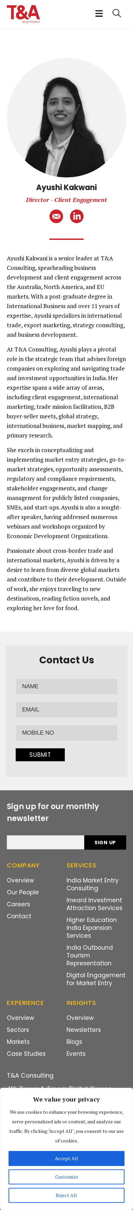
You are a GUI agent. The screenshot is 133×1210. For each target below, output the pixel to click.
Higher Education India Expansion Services (91, 928)
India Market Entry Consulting (92, 884)
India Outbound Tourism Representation (89, 955)
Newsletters (83, 1030)
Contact (19, 916)
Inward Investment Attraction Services (94, 904)
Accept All (66, 1158)
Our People (23, 892)
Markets (18, 1042)
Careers (18, 904)
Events (76, 1054)
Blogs (74, 1042)
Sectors (18, 1030)
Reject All (66, 1195)
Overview (20, 880)
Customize (66, 1176)
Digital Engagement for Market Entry (95, 979)
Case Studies (26, 1054)
